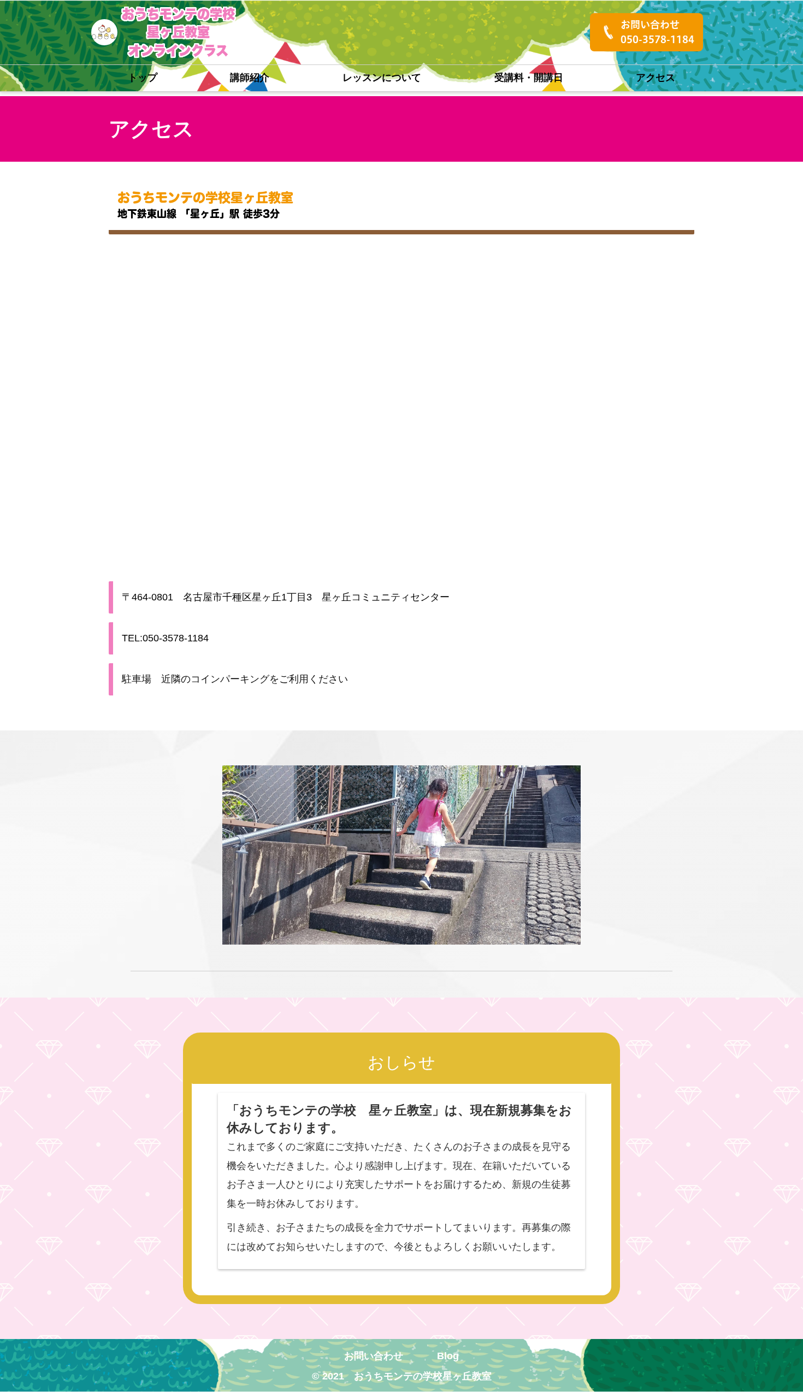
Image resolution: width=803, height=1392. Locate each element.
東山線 (161, 214)
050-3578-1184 (657, 39)
